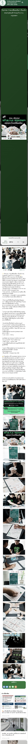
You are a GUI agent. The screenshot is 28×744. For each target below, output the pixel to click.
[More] (15, 687)
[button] (22, 2)
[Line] (12, 687)
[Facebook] (4, 687)
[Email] (10, 687)
